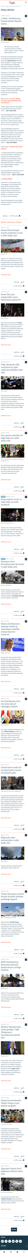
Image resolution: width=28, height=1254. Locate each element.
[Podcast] (20, 1241)
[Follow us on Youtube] (13, 1241)
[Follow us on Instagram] (6, 1241)
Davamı (14, 1229)
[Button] (5, 216)
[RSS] (16, 1241)
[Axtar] (24, 1252)
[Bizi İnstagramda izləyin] (10, 1252)
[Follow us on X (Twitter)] (9, 1241)
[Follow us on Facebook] (2, 1241)
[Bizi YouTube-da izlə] (17, 1252)
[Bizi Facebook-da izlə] (4, 1252)
